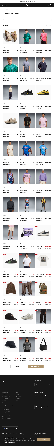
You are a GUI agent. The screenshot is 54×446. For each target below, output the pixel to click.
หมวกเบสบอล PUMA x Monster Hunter (6, 331)
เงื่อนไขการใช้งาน (5, 409)
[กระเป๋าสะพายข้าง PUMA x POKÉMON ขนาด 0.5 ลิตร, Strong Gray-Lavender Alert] (27, 232)
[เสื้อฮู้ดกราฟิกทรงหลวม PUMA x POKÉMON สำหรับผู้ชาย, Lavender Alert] (43, 176)
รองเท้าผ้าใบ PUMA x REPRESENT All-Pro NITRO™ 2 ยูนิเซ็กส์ (23, 331)
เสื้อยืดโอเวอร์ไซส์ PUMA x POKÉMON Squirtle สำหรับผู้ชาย (39, 163)
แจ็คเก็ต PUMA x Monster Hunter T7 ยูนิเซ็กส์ (7, 303)
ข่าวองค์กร (18, 394)
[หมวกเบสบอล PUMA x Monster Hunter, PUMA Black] (10, 316)
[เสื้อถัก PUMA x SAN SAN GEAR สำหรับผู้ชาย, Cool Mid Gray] (27, 344)
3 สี (20, 131)
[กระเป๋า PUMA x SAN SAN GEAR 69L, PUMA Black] (43, 344)
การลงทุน (18, 398)
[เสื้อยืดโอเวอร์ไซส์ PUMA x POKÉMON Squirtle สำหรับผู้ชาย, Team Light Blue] (43, 148)
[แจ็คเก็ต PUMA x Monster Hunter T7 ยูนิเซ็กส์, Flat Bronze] (10, 288)
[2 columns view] (47, 25)
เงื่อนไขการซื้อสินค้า (6, 411)
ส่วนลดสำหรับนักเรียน (6, 418)
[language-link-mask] (10, 428)
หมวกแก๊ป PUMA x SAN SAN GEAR (6, 359)
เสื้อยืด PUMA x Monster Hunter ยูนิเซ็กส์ (23, 275)
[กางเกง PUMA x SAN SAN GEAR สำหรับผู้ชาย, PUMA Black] (43, 316)
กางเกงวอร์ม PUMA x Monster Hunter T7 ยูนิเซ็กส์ (23, 303)
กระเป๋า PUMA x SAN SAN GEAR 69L (39, 359)
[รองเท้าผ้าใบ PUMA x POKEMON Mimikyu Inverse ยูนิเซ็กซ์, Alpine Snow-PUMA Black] (10, 120)
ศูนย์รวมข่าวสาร (19, 396)
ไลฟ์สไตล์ (6, 9)
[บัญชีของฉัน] (48, 5)
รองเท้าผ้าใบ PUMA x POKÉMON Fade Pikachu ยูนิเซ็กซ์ (39, 107)
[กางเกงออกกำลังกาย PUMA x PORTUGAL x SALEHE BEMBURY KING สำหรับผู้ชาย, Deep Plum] (10, 92)
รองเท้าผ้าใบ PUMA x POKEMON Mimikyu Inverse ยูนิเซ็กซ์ (6, 135)
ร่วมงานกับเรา (18, 402)
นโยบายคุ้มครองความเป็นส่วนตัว (8, 406)
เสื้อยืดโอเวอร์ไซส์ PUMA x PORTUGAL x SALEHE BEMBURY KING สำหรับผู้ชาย (23, 51)
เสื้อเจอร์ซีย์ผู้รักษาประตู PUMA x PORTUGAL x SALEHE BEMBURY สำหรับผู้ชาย (39, 51)
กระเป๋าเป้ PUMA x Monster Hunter (38, 303)
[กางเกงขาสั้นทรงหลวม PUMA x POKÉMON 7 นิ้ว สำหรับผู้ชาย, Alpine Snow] (10, 232)
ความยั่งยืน (18, 400)
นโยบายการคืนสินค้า (6, 404)
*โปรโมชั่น (4, 413)
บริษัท (17, 392)
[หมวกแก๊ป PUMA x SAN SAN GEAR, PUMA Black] (10, 344)
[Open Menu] (3, 5)
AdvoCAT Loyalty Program (6, 415)
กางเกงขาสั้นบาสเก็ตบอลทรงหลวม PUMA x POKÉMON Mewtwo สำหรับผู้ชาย (23, 219)
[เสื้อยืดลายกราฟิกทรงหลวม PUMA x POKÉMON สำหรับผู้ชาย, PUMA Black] (27, 120)
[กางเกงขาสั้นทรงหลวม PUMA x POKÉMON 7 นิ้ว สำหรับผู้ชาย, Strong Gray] (43, 204)
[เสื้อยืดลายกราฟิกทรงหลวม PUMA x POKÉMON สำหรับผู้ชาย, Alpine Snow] (10, 148)
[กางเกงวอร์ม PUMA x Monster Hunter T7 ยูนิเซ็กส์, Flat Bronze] (27, 288)
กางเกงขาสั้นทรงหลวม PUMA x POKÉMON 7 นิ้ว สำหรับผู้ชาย (39, 219)
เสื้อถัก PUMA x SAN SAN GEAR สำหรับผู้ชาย (23, 359)
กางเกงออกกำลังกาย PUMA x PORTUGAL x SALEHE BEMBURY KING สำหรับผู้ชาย (6, 107)
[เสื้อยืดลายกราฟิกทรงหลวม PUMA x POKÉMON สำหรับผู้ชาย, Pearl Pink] (43, 120)
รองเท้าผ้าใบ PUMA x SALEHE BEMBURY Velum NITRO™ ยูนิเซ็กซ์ (6, 51)
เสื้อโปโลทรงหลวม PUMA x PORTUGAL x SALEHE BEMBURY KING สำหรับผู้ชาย (23, 79)
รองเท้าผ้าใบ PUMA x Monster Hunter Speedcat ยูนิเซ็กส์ (6, 275)
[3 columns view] (50, 25)
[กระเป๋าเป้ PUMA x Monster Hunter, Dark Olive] (43, 288)
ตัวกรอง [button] (4, 19)
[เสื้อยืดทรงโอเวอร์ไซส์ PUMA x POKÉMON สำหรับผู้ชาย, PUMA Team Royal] (27, 148)
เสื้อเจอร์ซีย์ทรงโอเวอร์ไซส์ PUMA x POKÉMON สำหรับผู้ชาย (23, 191)
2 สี (36, 187)
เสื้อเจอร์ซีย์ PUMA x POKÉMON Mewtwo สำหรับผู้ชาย (6, 191)
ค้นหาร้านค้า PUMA (6, 396)
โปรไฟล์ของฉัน (5, 398)
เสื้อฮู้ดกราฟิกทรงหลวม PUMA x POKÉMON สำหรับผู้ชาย (39, 191)
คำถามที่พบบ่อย (5, 392)
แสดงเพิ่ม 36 (18, 366)
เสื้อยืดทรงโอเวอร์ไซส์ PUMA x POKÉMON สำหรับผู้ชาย (23, 163)
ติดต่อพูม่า (4, 394)
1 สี (4, 47)
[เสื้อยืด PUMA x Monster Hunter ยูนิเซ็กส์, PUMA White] (27, 260)
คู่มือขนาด (4, 402)
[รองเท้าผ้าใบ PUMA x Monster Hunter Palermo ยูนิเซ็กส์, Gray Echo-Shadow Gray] (43, 232)
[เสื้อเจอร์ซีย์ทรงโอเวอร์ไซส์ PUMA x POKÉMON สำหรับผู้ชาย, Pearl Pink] (27, 176)
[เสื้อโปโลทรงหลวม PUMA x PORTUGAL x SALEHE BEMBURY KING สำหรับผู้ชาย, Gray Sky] (27, 64)
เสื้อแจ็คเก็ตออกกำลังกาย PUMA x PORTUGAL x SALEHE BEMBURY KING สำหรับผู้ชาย (40, 79)
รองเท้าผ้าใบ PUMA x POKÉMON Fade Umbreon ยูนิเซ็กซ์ (23, 107)
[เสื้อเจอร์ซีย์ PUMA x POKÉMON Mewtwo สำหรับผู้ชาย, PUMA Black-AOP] (10, 176)
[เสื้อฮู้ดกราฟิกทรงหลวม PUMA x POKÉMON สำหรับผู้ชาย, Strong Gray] (10, 204)
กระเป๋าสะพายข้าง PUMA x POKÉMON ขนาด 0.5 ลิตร (23, 247)
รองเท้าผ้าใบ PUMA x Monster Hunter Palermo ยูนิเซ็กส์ (39, 247)
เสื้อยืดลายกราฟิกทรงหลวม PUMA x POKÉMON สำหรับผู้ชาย (23, 135)
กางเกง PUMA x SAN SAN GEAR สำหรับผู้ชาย (39, 331)
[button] (3, 5)
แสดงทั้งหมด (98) (35, 366)
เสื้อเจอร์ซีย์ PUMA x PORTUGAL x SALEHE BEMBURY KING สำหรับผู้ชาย (6, 79)
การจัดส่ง (4, 400)
